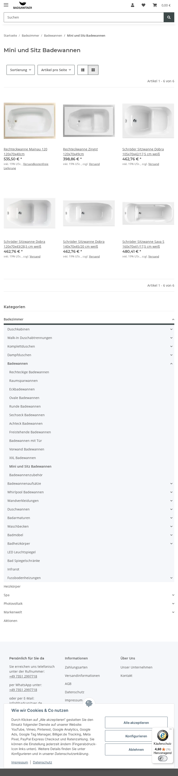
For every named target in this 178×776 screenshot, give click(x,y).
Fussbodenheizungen (24, 578)
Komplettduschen (21, 346)
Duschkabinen (18, 329)
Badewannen (17, 363)
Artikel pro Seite (54, 70)
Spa (7, 595)
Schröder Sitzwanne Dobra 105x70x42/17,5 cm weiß (143, 151)
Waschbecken (18, 526)
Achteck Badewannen (26, 423)
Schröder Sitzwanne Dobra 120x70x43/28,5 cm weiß (24, 244)
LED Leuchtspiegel (21, 552)
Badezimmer (13, 319)
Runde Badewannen (25, 406)
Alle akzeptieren (136, 723)
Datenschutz (42, 762)
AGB (68, 683)
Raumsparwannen (23, 380)
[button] (132, 5)
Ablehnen (136, 749)
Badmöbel (15, 535)
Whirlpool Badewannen (25, 492)
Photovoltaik (13, 603)
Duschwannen (18, 509)
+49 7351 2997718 (23, 676)
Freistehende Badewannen (30, 432)
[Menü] (170, 730)
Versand (94, 164)
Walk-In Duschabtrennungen (29, 338)
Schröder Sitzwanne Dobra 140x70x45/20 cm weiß (84, 244)
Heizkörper (12, 586)
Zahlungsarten (76, 667)
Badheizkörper (18, 543)
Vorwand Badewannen (26, 449)
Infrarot (13, 569)
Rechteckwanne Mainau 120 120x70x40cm (25, 151)
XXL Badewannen (22, 458)
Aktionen (10, 620)
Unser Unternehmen (137, 667)
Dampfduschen (19, 355)
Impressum (19, 762)
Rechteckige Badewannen (29, 372)
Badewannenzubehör (26, 475)
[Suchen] (169, 17)
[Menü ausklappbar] (6, 3)
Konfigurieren (136, 736)
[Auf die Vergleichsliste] (36, 103)
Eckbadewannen (22, 389)
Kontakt (126, 675)
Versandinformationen (82, 675)
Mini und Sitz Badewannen (30, 466)
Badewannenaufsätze (24, 483)
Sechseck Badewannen (27, 415)
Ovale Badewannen (24, 398)
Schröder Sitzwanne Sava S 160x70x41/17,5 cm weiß (143, 244)
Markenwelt (13, 612)
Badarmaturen (18, 518)
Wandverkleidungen (23, 500)
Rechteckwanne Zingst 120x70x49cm (80, 151)
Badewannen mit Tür (25, 440)
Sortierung (18, 70)
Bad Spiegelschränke (23, 560)
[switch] (162, 758)
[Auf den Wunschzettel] (48, 103)
